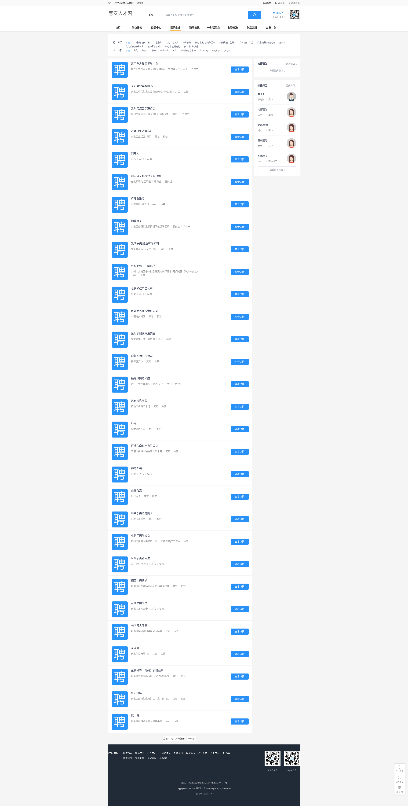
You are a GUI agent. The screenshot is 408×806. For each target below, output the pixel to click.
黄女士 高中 (265, 146)
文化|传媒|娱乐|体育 (135, 46)
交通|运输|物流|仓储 (266, 42)
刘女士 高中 (265, 130)
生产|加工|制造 (246, 42)
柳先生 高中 (265, 99)
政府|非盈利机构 (172, 46)
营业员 (261, 94)
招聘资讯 (178, 753)
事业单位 (164, 50)
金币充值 (139, 758)
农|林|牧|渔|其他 (191, 46)
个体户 (153, 50)
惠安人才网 (120, 13)
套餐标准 (127, 758)
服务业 (282, 42)
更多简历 (290, 85)
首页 (117, 27)
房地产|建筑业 (172, 42)
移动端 (281, 3)
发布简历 (190, 753)
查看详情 (239, 69)
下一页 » (191, 738)
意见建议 (151, 758)
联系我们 (164, 758)
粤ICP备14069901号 (204, 794)
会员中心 (271, 27)
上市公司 (204, 50)
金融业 (159, 42)
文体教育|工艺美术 (227, 42)
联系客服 (252, 27)
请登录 (140, 3)
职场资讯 (194, 27)
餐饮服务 (262, 140)
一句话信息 (213, 27)
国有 (174, 50)
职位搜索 (137, 27)
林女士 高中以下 (267, 161)
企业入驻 (202, 753)
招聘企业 (175, 27)
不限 (128, 42)
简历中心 (156, 27)
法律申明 (226, 753)
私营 (136, 50)
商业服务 (187, 42)
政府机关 (216, 50)
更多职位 (290, 64)
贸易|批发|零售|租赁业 (205, 42)
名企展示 (151, 753)
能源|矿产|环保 (154, 46)
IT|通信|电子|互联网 (143, 42)
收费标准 (233, 27)
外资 (144, 50)
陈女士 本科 (265, 115)
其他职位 (262, 109)
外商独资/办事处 (188, 50)
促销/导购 (263, 125)
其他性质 (228, 50)
